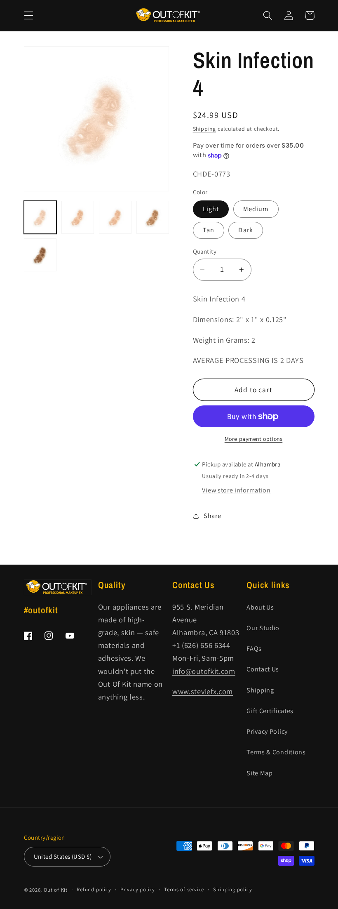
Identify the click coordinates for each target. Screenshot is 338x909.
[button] (28, 15)
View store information (236, 490)
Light (211, 209)
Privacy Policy (267, 731)
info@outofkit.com (203, 671)
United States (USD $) (63, 856)
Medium (256, 209)
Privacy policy (137, 889)
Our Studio (262, 628)
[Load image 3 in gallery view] (115, 217)
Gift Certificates (269, 710)
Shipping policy (232, 889)
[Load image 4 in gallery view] (152, 217)
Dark (245, 230)
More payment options (254, 439)
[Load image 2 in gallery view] (77, 217)
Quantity (205, 251)
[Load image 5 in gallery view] (40, 254)
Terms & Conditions (275, 752)
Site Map (259, 773)
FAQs (254, 648)
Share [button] (212, 515)
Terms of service (184, 889)
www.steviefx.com (202, 691)
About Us (260, 607)
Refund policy (94, 889)
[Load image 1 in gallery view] (40, 217)
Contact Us (262, 669)
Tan (208, 230)
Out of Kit (56, 889)
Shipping (204, 128)
